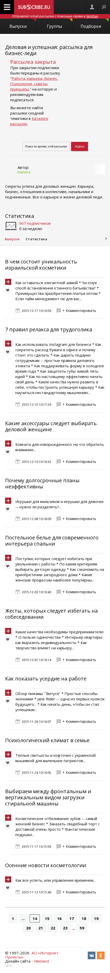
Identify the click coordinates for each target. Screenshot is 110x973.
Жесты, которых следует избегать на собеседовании (51, 613)
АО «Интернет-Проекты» (32, 954)
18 (84, 918)
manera (23, 171)
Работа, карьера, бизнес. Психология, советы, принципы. (34, 84)
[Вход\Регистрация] (91, 7)
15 (47, 918)
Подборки (91, 26)
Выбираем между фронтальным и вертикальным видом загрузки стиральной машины (48, 797)
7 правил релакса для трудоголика (48, 329)
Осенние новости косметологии (45, 865)
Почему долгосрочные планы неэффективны (42, 483)
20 (28, 927)
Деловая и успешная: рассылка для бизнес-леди (49, 50)
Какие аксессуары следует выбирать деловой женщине (51, 426)
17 (71, 918)
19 (96, 918)
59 (82, 927)
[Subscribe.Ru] (34, 7)
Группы (54, 26)
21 (40, 927)
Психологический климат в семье (47, 740)
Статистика (19, 215)
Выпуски (18, 26)
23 (65, 927)
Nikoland (41, 961)
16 (59, 918)
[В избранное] (9, 291)
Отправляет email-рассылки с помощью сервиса (55, 16)
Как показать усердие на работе (45, 678)
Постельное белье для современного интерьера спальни (51, 540)
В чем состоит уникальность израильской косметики (41, 264)
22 (53, 927)
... (23, 918)
